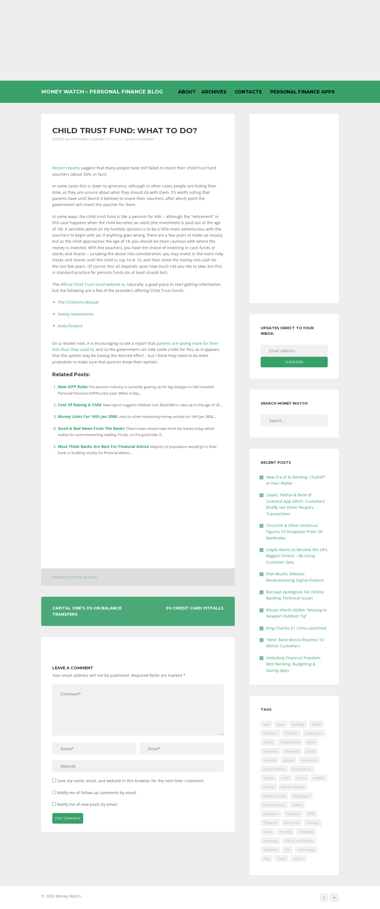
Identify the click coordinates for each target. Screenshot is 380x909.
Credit (268, 742)
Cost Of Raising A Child (80, 404)
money (268, 786)
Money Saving (274, 796)
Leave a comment (139, 139)
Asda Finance (70, 325)
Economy (270, 751)
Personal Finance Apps (302, 92)
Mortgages (301, 796)
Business (270, 733)
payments (271, 813)
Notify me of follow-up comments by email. (97, 792)
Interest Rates (274, 769)
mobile (319, 778)
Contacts (248, 92)
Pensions (293, 813)
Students (270, 849)
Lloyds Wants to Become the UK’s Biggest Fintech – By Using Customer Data (296, 556)
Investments (301, 769)
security (285, 831)
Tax (287, 849)
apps (280, 724)
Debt (311, 742)
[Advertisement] (190, 40)
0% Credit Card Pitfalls (195, 608)
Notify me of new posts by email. (87, 804)
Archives (213, 92)
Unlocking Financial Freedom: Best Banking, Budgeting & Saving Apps (293, 664)
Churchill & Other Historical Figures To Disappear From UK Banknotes (294, 532)
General (269, 760)
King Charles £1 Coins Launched (296, 628)
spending (270, 840)
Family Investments (76, 314)
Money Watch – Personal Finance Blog (102, 91)
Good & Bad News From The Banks (91, 428)
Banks (316, 724)
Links (285, 778)
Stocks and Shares (299, 840)
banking (298, 724)
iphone (268, 778)
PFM (311, 813)
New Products (274, 805)
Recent (58, 167)
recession (291, 822)
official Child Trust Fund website (90, 284)
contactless (314, 733)
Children (291, 733)
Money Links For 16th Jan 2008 (87, 416)
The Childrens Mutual (78, 302)
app (266, 724)
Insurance (309, 760)
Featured (74, 577)
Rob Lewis (113, 139)
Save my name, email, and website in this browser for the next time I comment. (130, 780)
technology (306, 849)
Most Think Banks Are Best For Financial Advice (103, 446)
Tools (281, 858)
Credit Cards (290, 742)
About (187, 92)
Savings (90, 577)
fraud (311, 751)
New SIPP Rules (73, 386)
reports (73, 167)
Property (270, 822)
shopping (306, 831)
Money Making (293, 786)
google (288, 760)
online (297, 805)
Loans (301, 778)
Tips (266, 858)
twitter (298, 858)
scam (267, 831)
